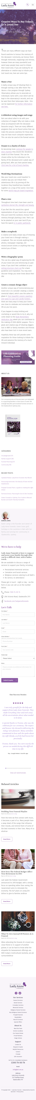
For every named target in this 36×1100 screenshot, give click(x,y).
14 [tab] (21, 768)
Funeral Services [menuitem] (18, 1000)
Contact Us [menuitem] (18, 1044)
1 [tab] (5, 768)
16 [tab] (24, 768)
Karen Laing (19, 32)
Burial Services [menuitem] (18, 1002)
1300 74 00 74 (15, 592)
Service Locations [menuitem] (18, 1031)
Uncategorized (7, 456)
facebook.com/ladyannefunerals (16, 601)
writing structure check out (11, 268)
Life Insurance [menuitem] (18, 1056)
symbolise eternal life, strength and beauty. (17, 205)
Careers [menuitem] (18, 1051)
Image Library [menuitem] (18, 1038)
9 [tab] (15, 768)
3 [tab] (8, 768)
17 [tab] (25, 768)
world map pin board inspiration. (21, 191)
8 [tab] (14, 768)
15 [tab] (22, 768)
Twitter (20, 993)
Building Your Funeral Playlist (14, 811)
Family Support (7, 459)
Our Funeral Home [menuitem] (18, 1033)
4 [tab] (9, 768)
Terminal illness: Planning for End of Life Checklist (17, 494)
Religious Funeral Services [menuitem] (18, 1010)
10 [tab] (16, 768)
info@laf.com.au (18, 1069)
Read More (6, 839)
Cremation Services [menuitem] (18, 1005)
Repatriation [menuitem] (18, 1017)
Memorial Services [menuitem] (18, 1007)
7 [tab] (13, 768)
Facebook (16, 993)
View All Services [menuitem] (18, 1019)
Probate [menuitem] (18, 1054)
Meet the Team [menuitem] (18, 1028)
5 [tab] (10, 768)
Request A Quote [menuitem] (18, 1047)
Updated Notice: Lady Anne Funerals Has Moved (16, 478)
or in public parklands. (22, 223)
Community (6, 465)
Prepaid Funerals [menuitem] (18, 1015)
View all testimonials (18, 773)
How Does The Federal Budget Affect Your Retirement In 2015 (16, 873)
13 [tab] (20, 768)
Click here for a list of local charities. (15, 165)
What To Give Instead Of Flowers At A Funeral (17, 935)
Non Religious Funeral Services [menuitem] (18, 1012)
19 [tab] (27, 768)
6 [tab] (11, 768)
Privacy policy (20, 1091)
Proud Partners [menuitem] (18, 1035)
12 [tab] (19, 768)
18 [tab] (26, 768)
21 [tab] (30, 768)
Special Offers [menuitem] (18, 1022)
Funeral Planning (8, 462)
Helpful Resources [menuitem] (18, 1049)
